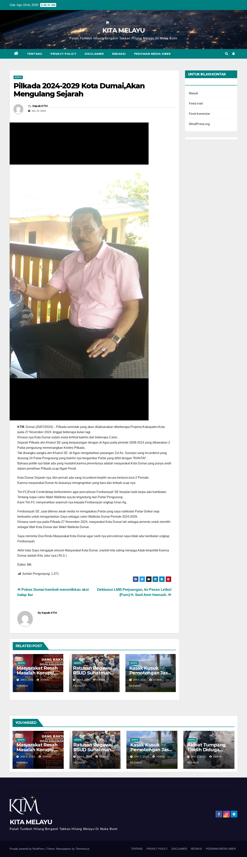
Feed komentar (199, 113)
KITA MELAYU (123, 30)
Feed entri (196, 103)
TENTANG (34, 54)
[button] (226, 53)
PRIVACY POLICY (63, 54)
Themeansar (82, 848)
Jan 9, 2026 (27, 756)
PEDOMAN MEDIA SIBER (152, 54)
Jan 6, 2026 (84, 756)
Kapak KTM (40, 106)
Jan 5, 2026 (141, 756)
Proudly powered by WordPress (28, 848)
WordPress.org (199, 124)
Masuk (193, 93)
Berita (18, 77)
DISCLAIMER (94, 54)
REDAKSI (119, 54)
